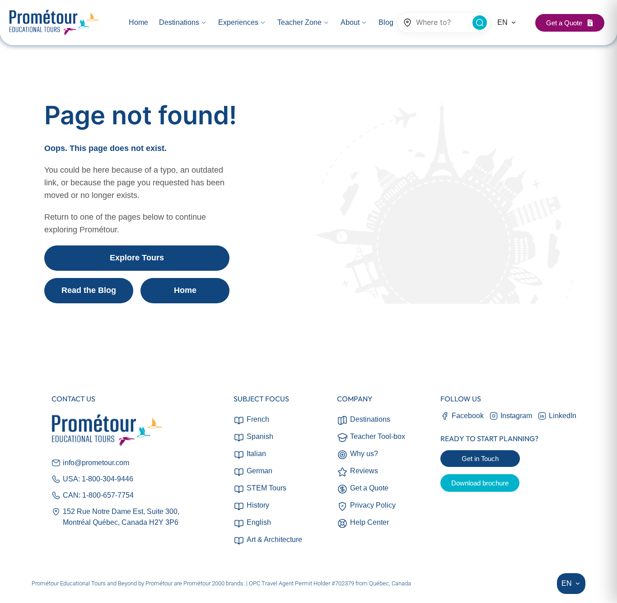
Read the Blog (88, 290)
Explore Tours (137, 257)
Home (185, 290)
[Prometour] (54, 22)
